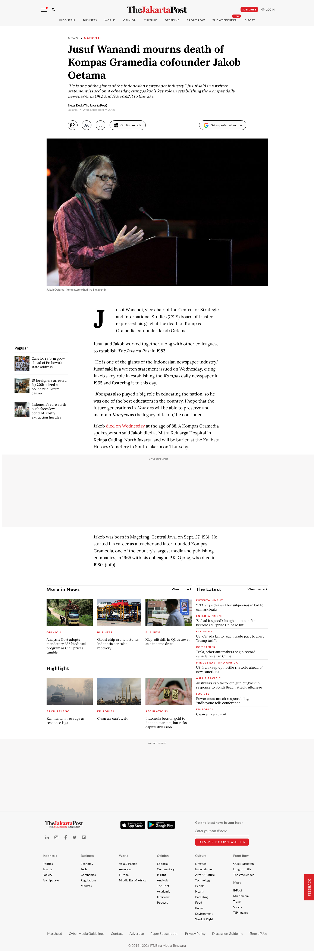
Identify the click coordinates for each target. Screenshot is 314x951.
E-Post (250, 20)
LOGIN (269, 9)
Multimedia (241, 896)
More (237, 882)
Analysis (162, 880)
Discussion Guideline (227, 933)
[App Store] (133, 824)
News (73, 38)
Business (90, 20)
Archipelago (51, 880)
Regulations (88, 880)
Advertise (136, 933)
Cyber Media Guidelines (86, 933)
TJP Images (240, 912)
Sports (237, 907)
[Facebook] (65, 837)
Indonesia (67, 20)
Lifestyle (200, 863)
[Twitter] (74, 837)
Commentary (166, 869)
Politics (48, 863)
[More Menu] (44, 10)
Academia (163, 891)
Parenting (201, 897)
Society (47, 875)
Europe (124, 875)
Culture (200, 856)
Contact (117, 933)
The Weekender (225, 20)
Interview (163, 897)
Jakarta (47, 869)
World (110, 20)
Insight (161, 875)
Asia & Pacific (128, 863)
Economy (87, 863)
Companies (88, 875)
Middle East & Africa (132, 880)
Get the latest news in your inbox (219, 822)
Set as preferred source (226, 125)
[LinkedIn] (47, 837)
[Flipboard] (83, 837)
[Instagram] (56, 837)
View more (181, 589)
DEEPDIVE (172, 20)
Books (199, 908)
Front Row (196, 20)
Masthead (54, 933)
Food (198, 902)
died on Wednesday (125, 426)
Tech (84, 869)
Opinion (163, 856)
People (199, 886)
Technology (202, 880)
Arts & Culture (205, 875)
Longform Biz (242, 869)
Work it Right (204, 919)
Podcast (162, 902)
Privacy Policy (195, 933)
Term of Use (258, 933)
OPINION (129, 20)
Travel (237, 901)
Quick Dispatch (243, 863)
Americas (125, 869)
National (92, 38)
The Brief (163, 886)
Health (199, 891)
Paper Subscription (164, 933)
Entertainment (204, 869)
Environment (204, 913)
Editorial (163, 863)
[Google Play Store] (161, 825)
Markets (86, 886)
